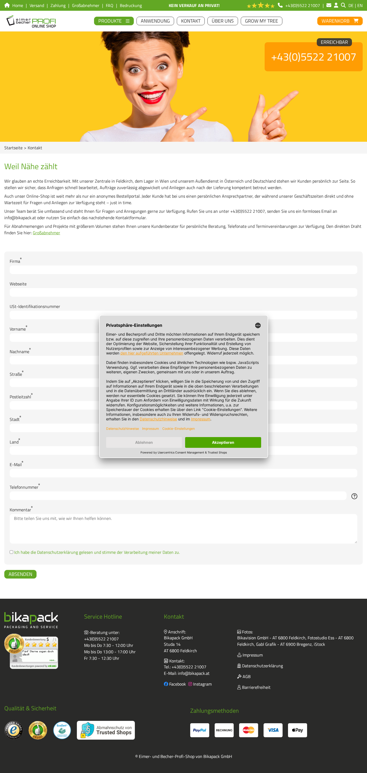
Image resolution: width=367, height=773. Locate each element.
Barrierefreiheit (256, 687)
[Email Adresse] (328, 5)
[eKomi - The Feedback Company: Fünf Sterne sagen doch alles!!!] (31, 651)
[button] (354, 497)
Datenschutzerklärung (262, 665)
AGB (246, 676)
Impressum (252, 655)
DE (351, 5)
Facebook (177, 684)
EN (360, 5)
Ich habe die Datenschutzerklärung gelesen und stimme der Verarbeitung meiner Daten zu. (97, 552)
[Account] (336, 5)
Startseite (13, 147)
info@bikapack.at (194, 673)
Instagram (202, 684)
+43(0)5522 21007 (101, 639)
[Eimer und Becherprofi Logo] (31, 21)
